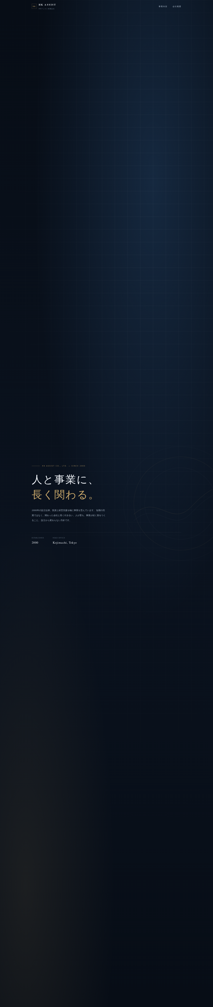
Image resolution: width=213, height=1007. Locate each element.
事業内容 (163, 6)
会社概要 (177, 6)
